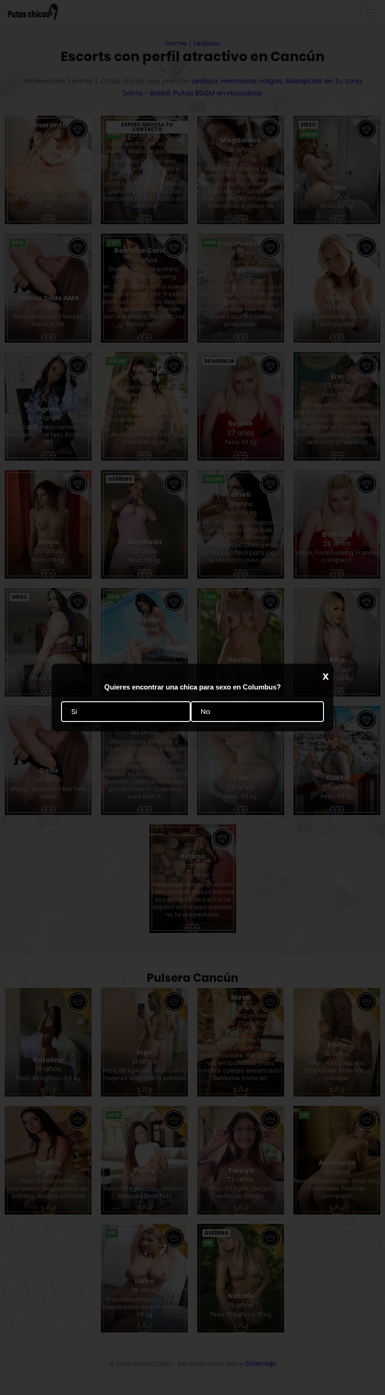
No (205, 711)
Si (74, 711)
